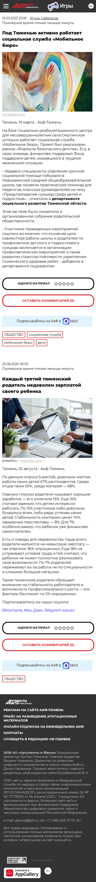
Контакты (13, 733)
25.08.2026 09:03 (15, 364)
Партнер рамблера (42, 860)
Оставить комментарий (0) (48, 301)
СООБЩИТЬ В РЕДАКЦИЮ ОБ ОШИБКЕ (37, 739)
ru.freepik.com (13, 114)
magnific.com (31, 461)
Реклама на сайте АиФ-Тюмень (33, 710)
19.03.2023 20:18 (14, 18)
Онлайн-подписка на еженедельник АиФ (44, 727)
